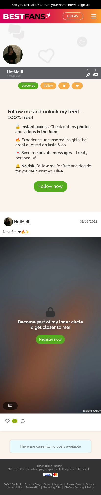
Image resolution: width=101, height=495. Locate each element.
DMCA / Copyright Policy (79, 487)
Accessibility (15, 487)
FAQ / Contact (13, 484)
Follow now (50, 186)
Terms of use (74, 484)
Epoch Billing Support (49, 466)
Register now (50, 339)
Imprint (58, 484)
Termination (33, 487)
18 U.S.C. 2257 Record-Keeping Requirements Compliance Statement (48, 469)
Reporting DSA (52, 487)
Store (47, 484)
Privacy (90, 484)
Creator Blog (33, 484)
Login (73, 16)
